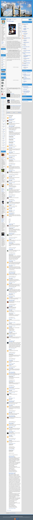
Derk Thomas (10, 423)
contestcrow (10, 364)
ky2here (10, 180)
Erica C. (10, 176)
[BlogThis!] (7, 90)
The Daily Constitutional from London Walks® (27, 56)
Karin (9, 349)
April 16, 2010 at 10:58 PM (12, 121)
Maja (9, 393)
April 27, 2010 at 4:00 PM (12, 375)
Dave (9, 165)
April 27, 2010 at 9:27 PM (12, 404)
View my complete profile (2, 43)
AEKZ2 (10, 390)
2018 (3, 107)
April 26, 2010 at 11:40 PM (12, 242)
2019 (3, 105)
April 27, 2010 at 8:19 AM (12, 296)
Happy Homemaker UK (26, 42)
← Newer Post (8, 112)
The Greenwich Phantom (26, 58)
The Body (2, 66)
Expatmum (24, 35)
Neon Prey (2, 57)
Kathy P (10, 412)
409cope (10, 201)
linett (9, 205)
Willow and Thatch (25, 67)
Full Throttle (2, 59)
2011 (3, 117)
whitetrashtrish (11, 401)
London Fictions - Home (26, 46)
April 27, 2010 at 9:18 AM (12, 305)
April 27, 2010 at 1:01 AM (12, 282)
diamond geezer (25, 33)
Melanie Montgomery (11, 416)
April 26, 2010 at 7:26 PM (12, 204)
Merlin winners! (12, 93)
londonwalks (25, 77)
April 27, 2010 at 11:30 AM (12, 322)
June (3, 135)
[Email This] (7, 90)
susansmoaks (10, 387)
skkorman (10, 152)
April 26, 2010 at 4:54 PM (12, 179)
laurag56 (10, 157)
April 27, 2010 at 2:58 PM (12, 367)
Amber (10, 183)
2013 (3, 114)
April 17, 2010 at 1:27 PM (12, 144)
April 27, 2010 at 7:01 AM (12, 293)
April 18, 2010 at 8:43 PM (12, 156)
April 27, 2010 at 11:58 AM (12, 331)
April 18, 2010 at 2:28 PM (12, 147)
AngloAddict (16, 516)
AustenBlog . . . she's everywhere (26, 28)
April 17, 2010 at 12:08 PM (12, 135)
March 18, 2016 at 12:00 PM (12, 508)
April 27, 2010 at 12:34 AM (12, 272)
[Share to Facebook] (9, 90)
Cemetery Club (25, 31)
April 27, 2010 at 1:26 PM (12, 353)
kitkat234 (10, 306)
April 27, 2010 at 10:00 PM (12, 426)
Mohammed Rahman (11, 473)
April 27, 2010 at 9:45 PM (12, 415)
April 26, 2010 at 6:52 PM (12, 200)
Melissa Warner (11, 119)
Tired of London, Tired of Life (27, 60)
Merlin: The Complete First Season (19, 25)
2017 (3, 108)
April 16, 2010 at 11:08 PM (12, 125)
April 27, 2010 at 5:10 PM (12, 381)
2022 (3, 101)
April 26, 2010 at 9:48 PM (12, 227)
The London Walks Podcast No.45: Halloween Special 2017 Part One (27, 79)
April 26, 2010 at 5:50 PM (12, 182)
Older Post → (19, 112)
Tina (9, 239)
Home (14, 112)
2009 (3, 147)
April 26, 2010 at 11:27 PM (12, 238)
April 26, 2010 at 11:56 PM (12, 248)
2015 (3, 111)
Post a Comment (9, 510)
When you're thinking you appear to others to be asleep (2, 220)
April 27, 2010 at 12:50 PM (12, 335)
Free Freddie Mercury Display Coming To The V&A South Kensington (26, 75)
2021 (3, 102)
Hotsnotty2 (10, 249)
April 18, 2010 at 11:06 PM (12, 159)
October (4, 126)
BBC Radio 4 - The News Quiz (27, 72)
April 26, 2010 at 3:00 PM (12, 170)
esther (9, 440)
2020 (3, 104)
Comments (3, 52)
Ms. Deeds (10, 261)
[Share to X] (8, 90)
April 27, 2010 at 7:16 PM (12, 392)
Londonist (24, 48)
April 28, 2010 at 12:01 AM (12, 443)
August (4, 131)
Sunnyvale (10, 360)
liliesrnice (10, 427)
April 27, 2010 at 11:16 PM (12, 431)
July (3, 133)
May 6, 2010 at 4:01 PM (11, 449)
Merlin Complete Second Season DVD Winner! (16, 105)
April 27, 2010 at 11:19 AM (12, 318)
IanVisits (24, 44)
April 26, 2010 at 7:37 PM (12, 207)
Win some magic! (10, 21)
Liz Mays (10, 332)
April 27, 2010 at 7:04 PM (12, 386)
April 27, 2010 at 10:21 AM (12, 309)
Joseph (10, 283)
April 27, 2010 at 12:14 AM (12, 260)
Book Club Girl (25, 89)
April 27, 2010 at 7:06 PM (12, 389)
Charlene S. (10, 224)
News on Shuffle (11, 126)
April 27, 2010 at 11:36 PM (12, 439)
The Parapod (25, 81)
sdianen (10, 116)
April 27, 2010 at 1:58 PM (12, 363)
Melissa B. (10, 294)
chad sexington (11, 341)
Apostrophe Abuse (25, 86)
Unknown (10, 278)
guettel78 (10, 188)
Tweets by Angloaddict (25, 101)
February (4, 142)
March (4, 140)
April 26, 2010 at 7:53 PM (12, 210)
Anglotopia (24, 26)
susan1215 (10, 368)
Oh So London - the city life (26, 50)
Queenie (2, 61)
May (3, 136)
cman (9, 319)
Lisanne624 (3, 24)
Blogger (22, 516)
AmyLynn (10, 288)
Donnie (10, 122)
